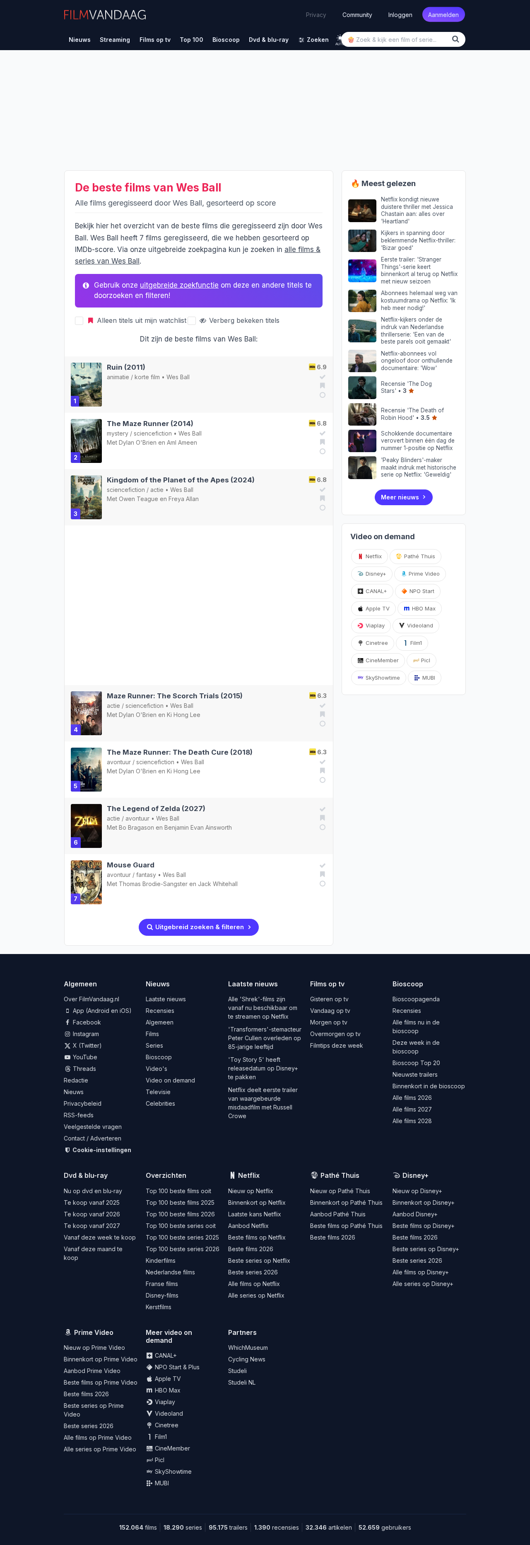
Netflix (373, 556)
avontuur (119, 761)
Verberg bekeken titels (243, 320)
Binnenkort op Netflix (257, 1202)
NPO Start (421, 591)
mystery (117, 433)
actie (157, 489)
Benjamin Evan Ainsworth (198, 827)
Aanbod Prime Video (92, 1370)
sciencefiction (153, 433)
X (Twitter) (86, 1045)
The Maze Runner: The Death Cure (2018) (180, 752)
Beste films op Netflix (257, 1237)
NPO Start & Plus (176, 1367)
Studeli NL (241, 1382)
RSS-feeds (79, 1115)
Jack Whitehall (218, 883)
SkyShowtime (382, 677)
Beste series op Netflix (259, 1260)
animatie (118, 376)
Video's (156, 1068)
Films (152, 1033)
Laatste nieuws (166, 999)
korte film (147, 376)
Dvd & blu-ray (86, 1175)
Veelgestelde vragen (93, 1126)
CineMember (381, 660)
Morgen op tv (328, 1022)
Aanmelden (443, 14)
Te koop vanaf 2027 (92, 1225)
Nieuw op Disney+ (417, 1190)
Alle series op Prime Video (100, 1449)
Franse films (162, 1283)
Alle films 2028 (412, 1120)
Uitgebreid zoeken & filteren (199, 927)
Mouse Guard (130, 865)
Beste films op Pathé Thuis (346, 1225)
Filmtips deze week (336, 1045)
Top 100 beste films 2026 (180, 1214)
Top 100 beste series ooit (181, 1225)
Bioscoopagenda (416, 999)
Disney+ (375, 573)
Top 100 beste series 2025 (182, 1237)
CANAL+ (375, 591)
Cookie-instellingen (101, 1149)
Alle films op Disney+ (421, 1272)
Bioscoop (159, 1057)
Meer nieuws (400, 497)
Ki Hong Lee (183, 714)
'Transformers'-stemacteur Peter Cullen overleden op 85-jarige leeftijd (264, 1038)
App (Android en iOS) (101, 1010)
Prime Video (423, 573)
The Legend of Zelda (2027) (156, 808)
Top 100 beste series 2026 (182, 1248)
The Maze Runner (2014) (150, 423)
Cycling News (246, 1359)
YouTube (84, 1057)
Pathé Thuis (418, 556)
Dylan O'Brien (138, 442)
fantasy (146, 874)
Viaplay (374, 625)
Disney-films (162, 1295)
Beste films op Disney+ (424, 1225)
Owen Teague (138, 498)
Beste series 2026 (253, 1272)
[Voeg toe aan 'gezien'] (321, 377)
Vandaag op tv (330, 1010)
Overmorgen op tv (335, 1033)
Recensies (160, 1010)
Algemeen (159, 1022)
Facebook (86, 1022)
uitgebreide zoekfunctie (179, 285)
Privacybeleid (82, 1103)
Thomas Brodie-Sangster (153, 883)
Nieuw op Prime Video (94, 1347)
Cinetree (376, 642)
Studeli (237, 1370)
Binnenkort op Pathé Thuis (346, 1202)
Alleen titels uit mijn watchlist (140, 320)
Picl (424, 660)
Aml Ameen (182, 442)
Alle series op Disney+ (423, 1283)
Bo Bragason (136, 827)
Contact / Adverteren (92, 1138)
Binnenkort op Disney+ (424, 1202)
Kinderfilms (161, 1260)
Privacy (316, 14)
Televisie (158, 1091)
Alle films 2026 (412, 1097)
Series (154, 1045)
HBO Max (423, 608)
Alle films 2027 (412, 1109)
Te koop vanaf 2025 (92, 1202)
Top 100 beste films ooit (178, 1190)
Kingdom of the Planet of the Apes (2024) (181, 480)
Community (357, 14)
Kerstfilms (158, 1306)
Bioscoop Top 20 (416, 1062)
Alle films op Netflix (254, 1283)
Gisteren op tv (329, 999)
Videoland (419, 625)
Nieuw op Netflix (250, 1190)
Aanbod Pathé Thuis (338, 1214)
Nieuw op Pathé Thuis (340, 1190)
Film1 (415, 642)
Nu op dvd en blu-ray (93, 1190)
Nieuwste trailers (415, 1074)
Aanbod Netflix (248, 1225)
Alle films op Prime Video (98, 1437)
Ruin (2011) (126, 367)
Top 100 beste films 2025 (180, 1202)
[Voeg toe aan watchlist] (321, 385)
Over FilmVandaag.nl (91, 999)
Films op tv (327, 984)
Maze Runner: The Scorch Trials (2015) (175, 696)
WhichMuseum (248, 1347)
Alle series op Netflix (256, 1295)
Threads (83, 1068)
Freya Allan (184, 498)
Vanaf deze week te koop (100, 1237)
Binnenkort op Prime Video (100, 1359)
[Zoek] (457, 39)
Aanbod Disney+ (415, 1214)
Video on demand (170, 1080)
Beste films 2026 (250, 1248)
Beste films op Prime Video (100, 1382)
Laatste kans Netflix (254, 1214)
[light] (340, 37)
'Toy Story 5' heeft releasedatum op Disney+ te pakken (263, 1068)
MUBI (428, 677)
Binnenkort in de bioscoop (429, 1086)
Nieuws (74, 1091)
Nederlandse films (170, 1272)
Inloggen (400, 14)
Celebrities (160, 1103)
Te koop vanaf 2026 (92, 1214)
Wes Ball (178, 376)
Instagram (85, 1033)
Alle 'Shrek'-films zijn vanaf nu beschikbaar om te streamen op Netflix (262, 1007)
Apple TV (377, 608)
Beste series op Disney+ (426, 1248)
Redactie (76, 1080)
